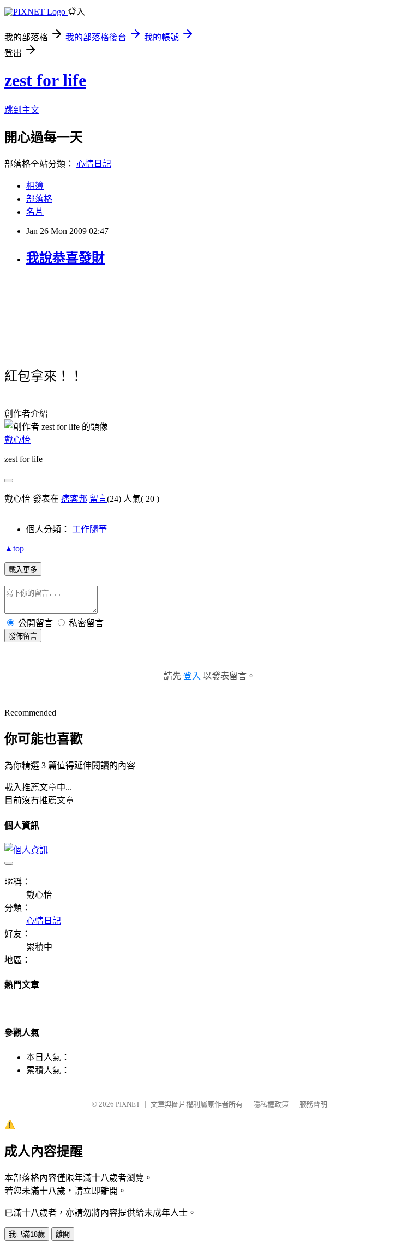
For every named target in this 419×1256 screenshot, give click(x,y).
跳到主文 (21, 110)
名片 (35, 212)
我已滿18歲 (27, 1234)
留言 (98, 498)
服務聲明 (313, 1104)
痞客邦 (74, 498)
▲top (14, 548)
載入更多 (23, 570)
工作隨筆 (89, 529)
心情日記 (93, 164)
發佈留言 (23, 636)
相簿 (35, 185)
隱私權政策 (271, 1104)
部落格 (39, 198)
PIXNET (128, 1104)
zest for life (45, 80)
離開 (63, 1234)
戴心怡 (17, 439)
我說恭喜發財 (65, 258)
